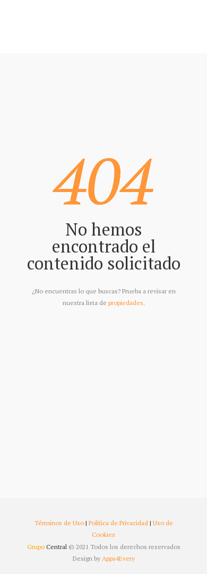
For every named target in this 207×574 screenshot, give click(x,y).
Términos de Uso (59, 523)
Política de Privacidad (118, 523)
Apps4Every (118, 558)
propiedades (125, 303)
